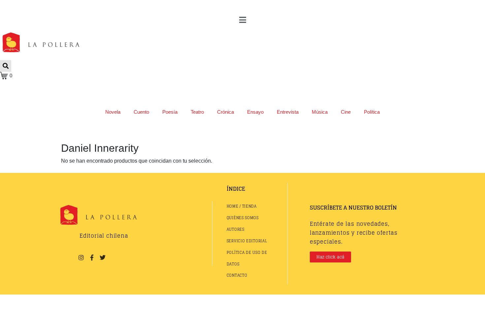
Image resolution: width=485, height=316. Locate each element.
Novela (112, 112)
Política (372, 112)
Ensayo (255, 112)
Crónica (225, 112)
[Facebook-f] (91, 257)
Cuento (141, 112)
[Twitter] (102, 257)
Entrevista (288, 112)
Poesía (170, 112)
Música (320, 112)
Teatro (197, 112)
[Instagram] (81, 257)
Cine (346, 112)
